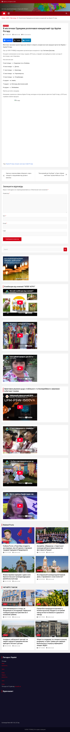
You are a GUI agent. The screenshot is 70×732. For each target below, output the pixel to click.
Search (65, 249)
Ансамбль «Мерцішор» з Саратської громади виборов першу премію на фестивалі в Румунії (50, 548)
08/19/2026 (41, 648)
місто (38, 635)
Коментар (6, 193)
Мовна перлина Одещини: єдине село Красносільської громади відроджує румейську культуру (17, 577)
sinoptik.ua (18, 686)
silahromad (17, 34)
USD (11, 722)
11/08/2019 (8, 34)
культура (5, 25)
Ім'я (4, 216)
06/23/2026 (8, 581)
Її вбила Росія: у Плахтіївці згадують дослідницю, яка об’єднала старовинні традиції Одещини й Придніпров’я (17, 548)
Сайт (4, 231)
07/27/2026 (8, 552)
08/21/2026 (8, 617)
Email (5, 223)
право (5, 604)
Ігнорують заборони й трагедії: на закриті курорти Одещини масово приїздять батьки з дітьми (15, 641)
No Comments (27, 34)
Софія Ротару (29, 164)
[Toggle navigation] (8, 13)
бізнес (38, 604)
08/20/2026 (8, 646)
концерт (17, 164)
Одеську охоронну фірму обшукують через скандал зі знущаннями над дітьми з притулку (18, 175)
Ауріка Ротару (10, 164)
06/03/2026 (41, 579)
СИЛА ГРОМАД (11, 6)
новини (5, 635)
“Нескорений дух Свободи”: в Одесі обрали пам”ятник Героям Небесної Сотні (51, 174)
